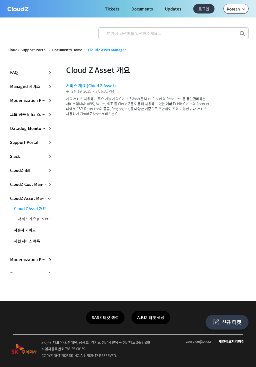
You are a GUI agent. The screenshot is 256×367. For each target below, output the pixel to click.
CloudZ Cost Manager (30, 184)
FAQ (14, 72)
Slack (15, 156)
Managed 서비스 (25, 86)
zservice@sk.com (200, 341)
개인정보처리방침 (231, 341)
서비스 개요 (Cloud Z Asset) (40, 218)
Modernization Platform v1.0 (31, 259)
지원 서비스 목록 (27, 241)
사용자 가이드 (25, 230)
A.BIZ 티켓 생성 (150, 317)
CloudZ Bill (20, 170)
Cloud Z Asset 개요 (30, 208)
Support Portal (24, 142)
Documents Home (67, 49)
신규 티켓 (231, 322)
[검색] (242, 32)
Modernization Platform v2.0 (31, 100)
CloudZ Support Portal (27, 49)
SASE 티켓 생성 (105, 317)
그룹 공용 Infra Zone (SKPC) (31, 114)
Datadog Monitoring (29, 128)
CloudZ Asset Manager (31, 198)
